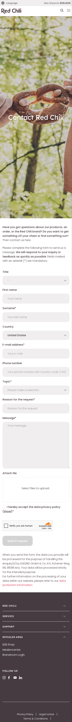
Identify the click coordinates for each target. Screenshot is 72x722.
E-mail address (13, 345)
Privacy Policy (25, 714)
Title (5, 272)
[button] (9, 3)
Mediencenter (12, 650)
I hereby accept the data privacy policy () (31, 509)
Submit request (18, 541)
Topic (6, 381)
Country (8, 327)
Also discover (57, 3)
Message (9, 418)
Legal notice (46, 714)
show (7, 511)
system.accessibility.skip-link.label (34, 4)
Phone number (12, 363)
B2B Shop (9, 644)
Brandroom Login (14, 655)
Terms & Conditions (35, 718)
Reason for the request (18, 399)
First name (10, 290)
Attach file (10, 473)
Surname (9, 308)
